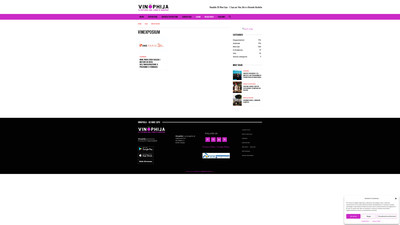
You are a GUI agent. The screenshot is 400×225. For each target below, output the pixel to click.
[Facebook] (207, 139)
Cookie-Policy (223, 147)
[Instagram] (213, 139)
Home (140, 24)
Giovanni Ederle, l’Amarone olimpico (251, 101)
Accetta (353, 216)
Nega (369, 216)
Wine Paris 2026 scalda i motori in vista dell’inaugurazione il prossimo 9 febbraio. (150, 63)
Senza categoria (249, 84)
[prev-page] (234, 110)
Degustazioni (248, 97)
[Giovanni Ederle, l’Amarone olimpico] (237, 100)
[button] (396, 199)
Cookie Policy (365, 221)
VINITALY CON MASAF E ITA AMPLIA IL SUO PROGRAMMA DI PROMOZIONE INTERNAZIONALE (252, 75)
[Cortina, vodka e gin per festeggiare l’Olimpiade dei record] (237, 87)
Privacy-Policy (208, 147)
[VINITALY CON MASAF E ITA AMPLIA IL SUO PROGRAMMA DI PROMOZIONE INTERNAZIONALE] (237, 74)
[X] (224, 139)
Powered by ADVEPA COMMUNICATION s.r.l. (200, 171)
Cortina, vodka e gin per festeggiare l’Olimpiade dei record (252, 88)
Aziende (143, 56)
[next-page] (237, 110)
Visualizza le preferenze (387, 216)
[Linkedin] (219, 139)
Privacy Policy (376, 221)
